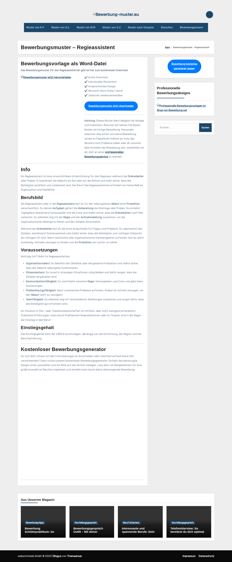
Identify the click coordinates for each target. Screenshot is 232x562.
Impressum (189, 556)
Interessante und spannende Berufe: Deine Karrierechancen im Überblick (139, 533)
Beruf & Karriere (131, 522)
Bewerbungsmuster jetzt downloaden (111, 105)
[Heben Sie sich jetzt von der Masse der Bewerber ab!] (184, 107)
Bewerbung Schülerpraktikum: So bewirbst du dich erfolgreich (39, 533)
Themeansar (74, 556)
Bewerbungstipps (35, 522)
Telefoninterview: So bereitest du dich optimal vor (187, 532)
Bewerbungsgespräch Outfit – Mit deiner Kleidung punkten (88, 532)
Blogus (57, 556)
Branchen (167, 27)
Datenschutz (206, 556)
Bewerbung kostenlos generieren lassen (184, 66)
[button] (82, 458)
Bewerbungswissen (192, 27)
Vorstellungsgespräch (86, 522)
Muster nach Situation (141, 27)
